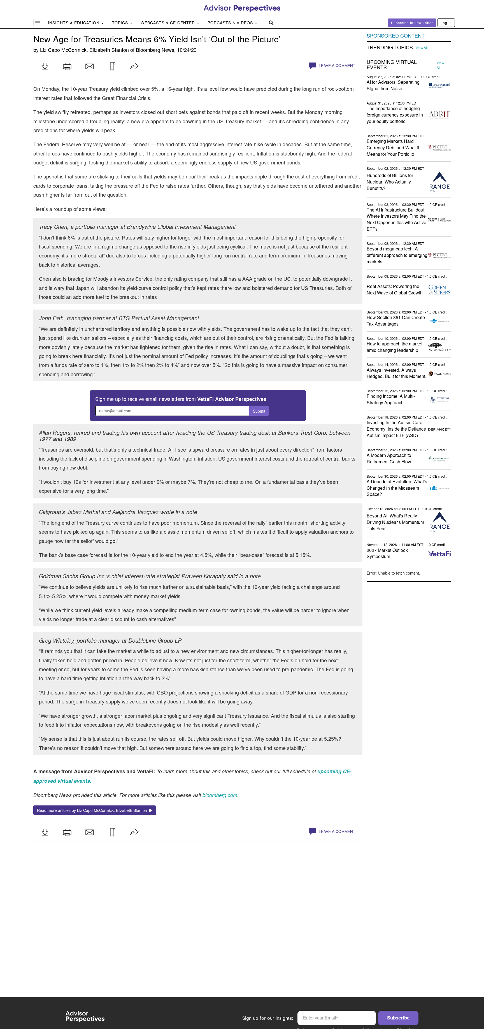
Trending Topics (390, 47)
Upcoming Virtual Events (392, 64)
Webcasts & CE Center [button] (168, 22)
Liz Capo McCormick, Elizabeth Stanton (84, 49)
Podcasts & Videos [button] (231, 22)
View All (422, 47)
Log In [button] (446, 22)
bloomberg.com (220, 794)
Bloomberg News (155, 49)
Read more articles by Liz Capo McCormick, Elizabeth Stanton (93, 810)
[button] (45, 66)
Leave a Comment (336, 65)
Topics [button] (120, 22)
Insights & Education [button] (74, 22)
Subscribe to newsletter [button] (412, 22)
